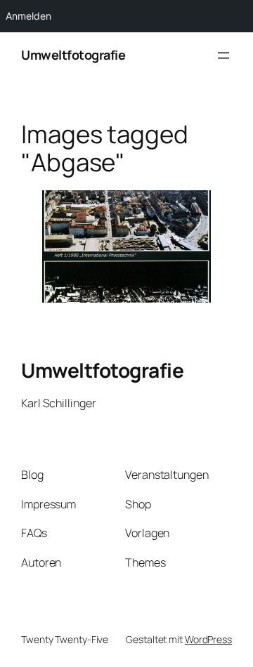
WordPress (208, 639)
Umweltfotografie (73, 54)
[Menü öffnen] (223, 55)
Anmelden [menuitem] (28, 16)
